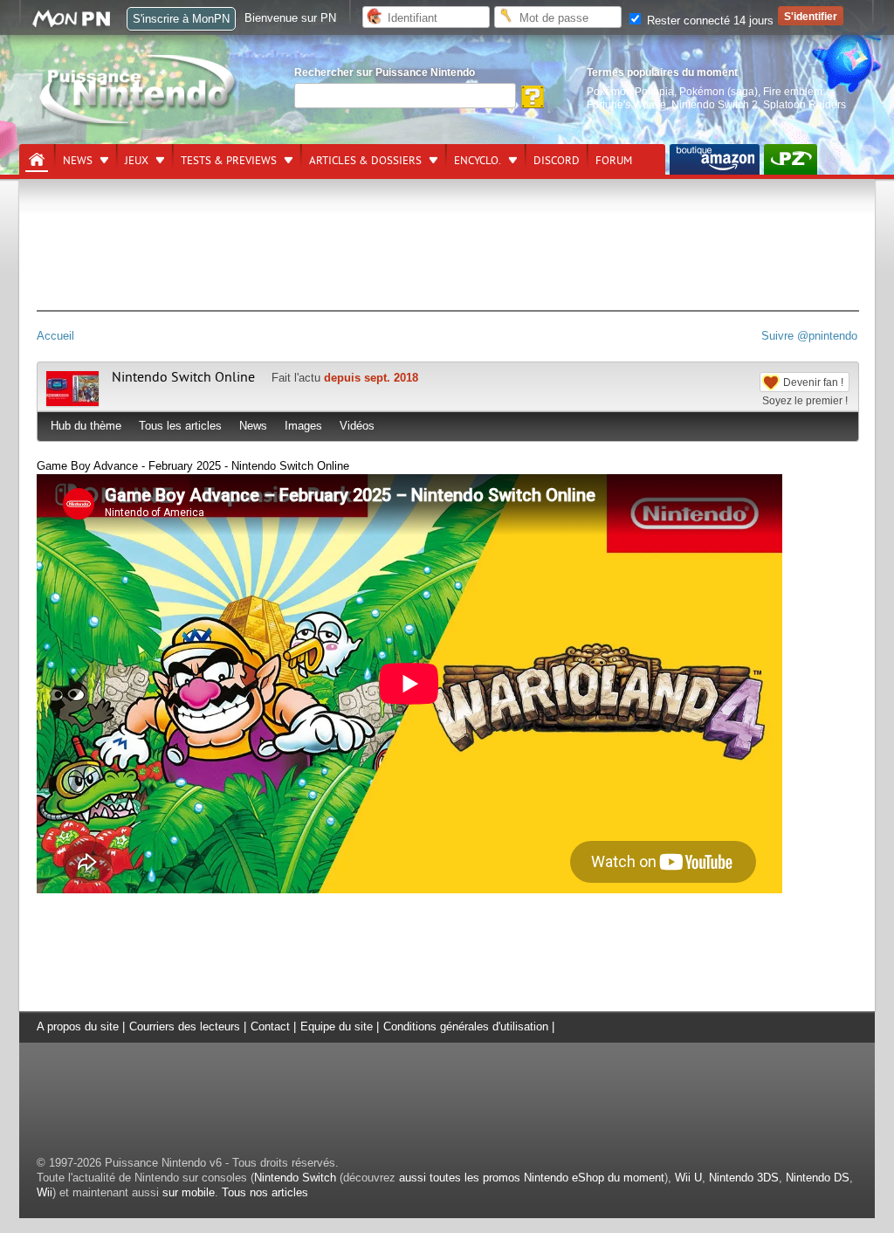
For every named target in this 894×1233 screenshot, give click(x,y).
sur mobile (188, 1192)
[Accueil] (36, 160)
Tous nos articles (265, 1192)
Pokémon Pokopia (630, 91)
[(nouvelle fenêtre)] (715, 159)
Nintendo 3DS (744, 1177)
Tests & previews (229, 161)
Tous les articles (180, 425)
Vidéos (357, 425)
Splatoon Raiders (804, 104)
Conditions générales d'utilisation (465, 1026)
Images (303, 425)
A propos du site (78, 1026)
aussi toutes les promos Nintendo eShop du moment (531, 1177)
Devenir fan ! (813, 382)
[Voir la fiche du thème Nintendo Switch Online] (72, 402)
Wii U (688, 1177)
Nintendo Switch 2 (714, 104)
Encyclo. (477, 161)
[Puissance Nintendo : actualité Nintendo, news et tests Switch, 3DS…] (138, 123)
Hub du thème (86, 425)
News (78, 161)
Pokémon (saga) (718, 91)
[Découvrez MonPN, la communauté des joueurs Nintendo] (79, 24)
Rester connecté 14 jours (708, 20)
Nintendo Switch (295, 1177)
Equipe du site (336, 1026)
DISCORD (556, 161)
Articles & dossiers (365, 161)
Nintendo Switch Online (183, 377)
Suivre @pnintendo (809, 335)
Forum (613, 161)
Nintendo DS (817, 1177)
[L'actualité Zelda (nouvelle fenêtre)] (790, 159)
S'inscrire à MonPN (181, 18)
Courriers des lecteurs (184, 1026)
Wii (44, 1192)
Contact (270, 1026)
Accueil (55, 335)
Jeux (136, 161)
